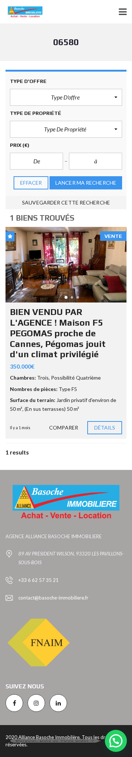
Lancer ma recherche (85, 183)
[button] (66, 97)
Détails (104, 427)
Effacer (31, 183)
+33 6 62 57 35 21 (38, 580)
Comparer (63, 427)
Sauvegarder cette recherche (66, 202)
